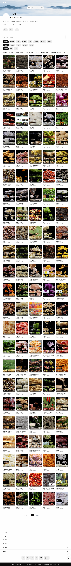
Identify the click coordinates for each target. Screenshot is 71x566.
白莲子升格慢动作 (33, 241)
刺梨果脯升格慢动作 (60, 298)
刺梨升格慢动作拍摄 (33, 89)
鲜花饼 (57, 146)
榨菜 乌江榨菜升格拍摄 (61, 279)
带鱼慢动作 (5, 203)
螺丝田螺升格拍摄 (7, 184)
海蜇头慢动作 (6, 222)
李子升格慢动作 (46, 146)
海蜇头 (4, 336)
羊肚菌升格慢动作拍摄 (21, 374)
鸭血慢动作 (5, 412)
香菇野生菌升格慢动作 (34, 374)
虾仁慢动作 (31, 70)
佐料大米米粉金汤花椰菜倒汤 (49, 355)
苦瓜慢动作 (31, 184)
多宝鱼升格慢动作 (33, 203)
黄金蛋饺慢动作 (59, 260)
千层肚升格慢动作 (20, 317)
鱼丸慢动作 (45, 70)
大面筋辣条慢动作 (7, 298)
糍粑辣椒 (31, 488)
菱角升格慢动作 (19, 127)
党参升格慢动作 (32, 393)
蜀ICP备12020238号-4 (33, 564)
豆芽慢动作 (31, 260)
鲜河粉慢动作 (6, 146)
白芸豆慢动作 (59, 184)
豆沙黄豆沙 (58, 241)
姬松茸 (44, 260)
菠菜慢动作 (18, 507)
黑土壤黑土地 (19, 70)
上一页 (25, 515)
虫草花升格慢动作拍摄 (61, 374)
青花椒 (17, 146)
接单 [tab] (42, 7)
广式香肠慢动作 (59, 355)
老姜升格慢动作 (19, 412)
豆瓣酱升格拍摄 (6, 127)
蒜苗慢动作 (45, 393)
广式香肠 (18, 336)
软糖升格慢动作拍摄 (33, 317)
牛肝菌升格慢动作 (7, 70)
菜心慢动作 (31, 507)
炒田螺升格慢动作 (7, 393)
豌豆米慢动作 (45, 450)
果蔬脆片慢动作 (32, 222)
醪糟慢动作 (31, 127)
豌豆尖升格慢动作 (46, 203)
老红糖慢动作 (32, 412)
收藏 (5, 29)
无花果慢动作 (45, 374)
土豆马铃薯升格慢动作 (8, 374)
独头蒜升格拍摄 (6, 488)
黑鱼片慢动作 (45, 127)
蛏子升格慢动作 (6, 260)
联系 (11, 29)
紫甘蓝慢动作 (45, 298)
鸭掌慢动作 (58, 70)
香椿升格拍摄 (19, 488)
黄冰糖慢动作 (45, 336)
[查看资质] (10, 17)
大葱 (4, 355)
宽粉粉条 (18, 393)
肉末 (44, 507)
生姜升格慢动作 (59, 431)
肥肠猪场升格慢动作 (47, 165)
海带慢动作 (18, 260)
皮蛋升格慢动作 (19, 184)
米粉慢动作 (58, 469)
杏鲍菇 (17, 469)
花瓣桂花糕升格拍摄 (7, 469)
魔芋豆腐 (5, 450)
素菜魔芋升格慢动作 (33, 279)
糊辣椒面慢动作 (19, 89)
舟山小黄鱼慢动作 (20, 203)
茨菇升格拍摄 (6, 108)
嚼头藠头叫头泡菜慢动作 (34, 355)
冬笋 (57, 336)
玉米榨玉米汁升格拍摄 (34, 165)
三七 (17, 241)
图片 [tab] (33, 7)
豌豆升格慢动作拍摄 (7, 89)
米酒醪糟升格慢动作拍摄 (34, 450)
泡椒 (57, 165)
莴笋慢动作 (31, 336)
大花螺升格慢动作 (60, 317)
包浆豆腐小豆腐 (19, 279)
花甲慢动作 (5, 279)
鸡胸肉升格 (31, 298)
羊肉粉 (30, 469)
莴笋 (44, 222)
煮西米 (30, 431)
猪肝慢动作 (58, 450)
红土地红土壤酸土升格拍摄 (62, 89)
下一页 (45, 515)
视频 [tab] (29, 7)
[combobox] (34, 37)
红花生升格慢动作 (20, 450)
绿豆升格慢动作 (46, 108)
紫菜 (57, 222)
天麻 (4, 165)
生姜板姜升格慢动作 (7, 431)
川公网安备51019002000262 (43, 564)
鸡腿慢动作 (18, 355)
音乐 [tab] (38, 7)
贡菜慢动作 (31, 108)
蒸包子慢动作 (59, 412)
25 (56, 127)
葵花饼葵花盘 (45, 431)
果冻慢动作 (45, 279)
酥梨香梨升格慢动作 (60, 488)
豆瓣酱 (44, 184)
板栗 (4, 241)
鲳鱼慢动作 (58, 507)
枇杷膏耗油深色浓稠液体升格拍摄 (49, 488)
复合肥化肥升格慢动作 (21, 431)
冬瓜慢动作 (58, 203)
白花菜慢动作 (45, 241)
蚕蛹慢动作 (5, 317)
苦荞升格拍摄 (19, 108)
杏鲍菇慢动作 (32, 146)
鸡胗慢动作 (18, 165)
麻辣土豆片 (45, 469)
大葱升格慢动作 (19, 222)
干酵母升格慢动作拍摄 (61, 393)
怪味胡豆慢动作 (6, 507)
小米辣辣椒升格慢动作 (47, 412)
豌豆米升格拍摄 (19, 298)
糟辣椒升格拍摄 (46, 89)
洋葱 (57, 108)
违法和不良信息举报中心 (54, 564)
